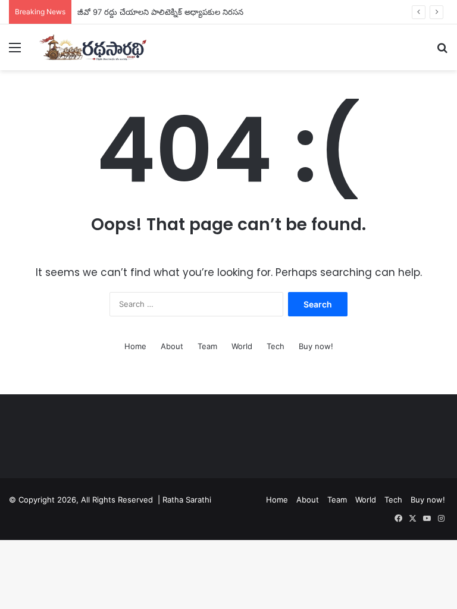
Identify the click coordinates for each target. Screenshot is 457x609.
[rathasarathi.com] (92, 47)
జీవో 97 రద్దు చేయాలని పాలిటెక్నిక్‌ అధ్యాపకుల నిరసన (160, 12)
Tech (275, 346)
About (172, 346)
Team (207, 346)
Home (135, 346)
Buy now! (316, 346)
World (241, 346)
